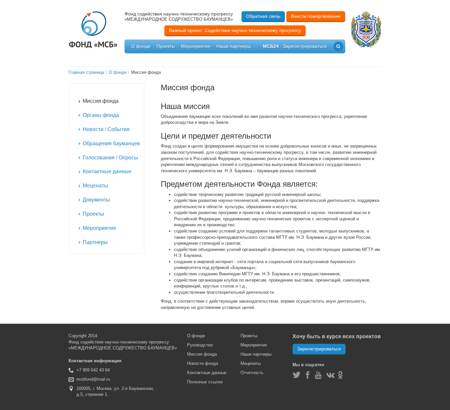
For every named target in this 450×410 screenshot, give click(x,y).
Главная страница (86, 72)
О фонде (141, 46)
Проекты (165, 46)
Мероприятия (196, 46)
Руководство (200, 344)
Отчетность (252, 372)
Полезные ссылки (205, 381)
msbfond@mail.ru (93, 379)
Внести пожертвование (316, 16)
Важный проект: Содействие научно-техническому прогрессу (235, 30)
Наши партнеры (233, 46)
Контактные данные (206, 372)
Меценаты (250, 363)
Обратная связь (263, 16)
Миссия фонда (202, 354)
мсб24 (271, 46)
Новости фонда (202, 363)
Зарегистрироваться (319, 348)
